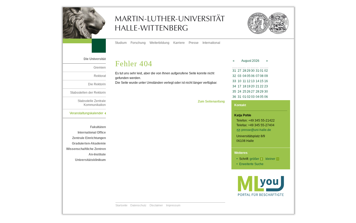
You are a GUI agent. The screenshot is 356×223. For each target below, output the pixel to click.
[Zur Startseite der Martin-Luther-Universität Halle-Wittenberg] (89, 23)
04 (244, 76)
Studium (121, 43)
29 (248, 71)
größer (254, 159)
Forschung (138, 43)
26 (248, 91)
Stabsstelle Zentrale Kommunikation (92, 103)
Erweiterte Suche (251, 164)
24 (239, 91)
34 (234, 86)
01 (261, 71)
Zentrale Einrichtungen (89, 138)
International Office (92, 132)
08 (261, 76)
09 (266, 76)
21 (257, 86)
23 (266, 86)
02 (266, 71)
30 (253, 71)
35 (234, 91)
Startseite (121, 205)
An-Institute (97, 154)
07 (257, 76)
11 (244, 81)
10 (239, 81)
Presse (194, 43)
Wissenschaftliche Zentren (86, 149)
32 (234, 76)
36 (234, 97)
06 (253, 76)
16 (266, 81)
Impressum (173, 205)
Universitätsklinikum (90, 160)
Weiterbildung (159, 43)
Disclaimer (156, 205)
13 (253, 81)
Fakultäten (98, 127)
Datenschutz (138, 205)
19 (248, 86)
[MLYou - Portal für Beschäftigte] (260, 201)
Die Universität (95, 59)
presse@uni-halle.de (256, 130)
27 (239, 71)
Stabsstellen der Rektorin (88, 92)
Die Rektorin (97, 84)
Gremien (100, 67)
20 (253, 86)
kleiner (270, 159)
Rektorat (100, 76)
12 (248, 81)
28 (244, 71)
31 (234, 71)
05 (248, 76)
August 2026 (250, 61)
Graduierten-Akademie (89, 143)
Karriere (179, 43)
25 (244, 91)
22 (261, 86)
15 (261, 81)
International (211, 43)
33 (234, 81)
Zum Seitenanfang (211, 101)
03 (239, 76)
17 (239, 86)
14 (257, 81)
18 (244, 86)
